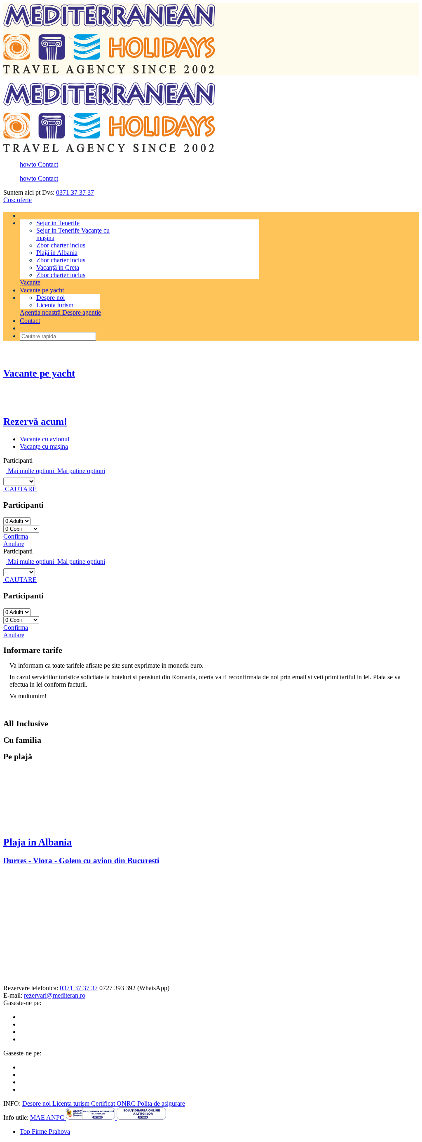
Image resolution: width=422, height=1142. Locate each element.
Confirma (15, 536)
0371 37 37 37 (75, 192)
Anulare (13, 543)
